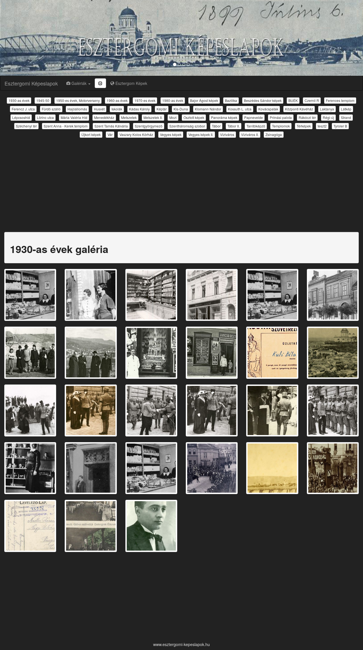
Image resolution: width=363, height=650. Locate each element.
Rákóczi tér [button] (307, 117)
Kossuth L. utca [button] (240, 108)
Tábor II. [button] (233, 126)
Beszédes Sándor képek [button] (263, 100)
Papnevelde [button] (253, 117)
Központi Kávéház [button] (299, 108)
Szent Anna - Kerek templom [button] (66, 126)
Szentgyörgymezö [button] (148, 126)
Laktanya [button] (327, 108)
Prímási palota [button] (281, 117)
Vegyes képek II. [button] (200, 134)
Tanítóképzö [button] (255, 126)
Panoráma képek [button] (224, 117)
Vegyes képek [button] (171, 134)
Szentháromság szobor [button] (187, 126)
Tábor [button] (216, 126)
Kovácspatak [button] (268, 108)
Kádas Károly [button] (139, 108)
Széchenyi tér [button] (26, 126)
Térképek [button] (304, 126)
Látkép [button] (346, 108)
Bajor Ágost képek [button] (204, 100)
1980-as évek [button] (172, 100)
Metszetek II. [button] (152, 117)
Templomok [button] (281, 126)
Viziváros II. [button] (250, 134)
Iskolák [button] (116, 108)
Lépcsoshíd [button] (21, 117)
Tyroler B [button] (340, 126)
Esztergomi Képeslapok (31, 83)
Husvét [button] (99, 108)
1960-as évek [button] (117, 100)
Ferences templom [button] (340, 100)
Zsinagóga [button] (273, 134)
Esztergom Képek (130, 83)
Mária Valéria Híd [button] (74, 117)
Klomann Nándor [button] (208, 108)
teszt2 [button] (322, 126)
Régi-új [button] (328, 117)
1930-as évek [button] (19, 100)
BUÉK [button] (293, 100)
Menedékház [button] (104, 117)
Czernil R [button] (312, 100)
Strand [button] (346, 117)
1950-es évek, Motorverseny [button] (78, 100)
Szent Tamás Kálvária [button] (111, 126)
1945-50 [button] (42, 100)
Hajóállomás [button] (77, 108)
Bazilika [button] (231, 100)
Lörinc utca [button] (45, 117)
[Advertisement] (181, 181)
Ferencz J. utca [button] (23, 108)
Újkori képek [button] (91, 134)
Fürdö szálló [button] (51, 108)
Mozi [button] (173, 117)
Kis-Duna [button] (181, 108)
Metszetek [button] (129, 117)
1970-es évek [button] (144, 100)
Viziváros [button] (227, 134)
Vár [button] (110, 134)
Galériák (79, 83)
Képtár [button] (162, 108)
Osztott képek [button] (193, 117)
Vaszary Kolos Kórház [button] (136, 134)
